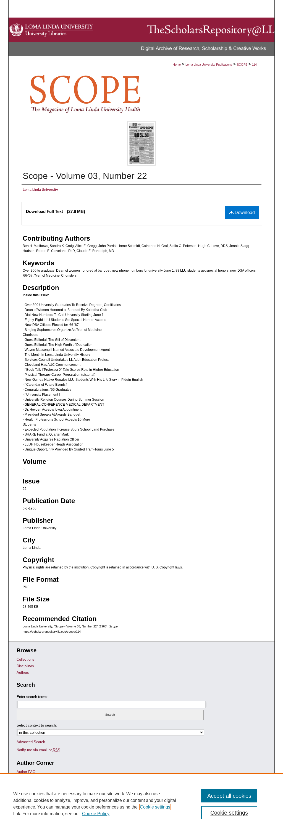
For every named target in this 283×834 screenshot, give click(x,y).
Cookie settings (155, 807)
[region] (141, 803)
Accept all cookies (229, 796)
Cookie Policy (95, 813)
